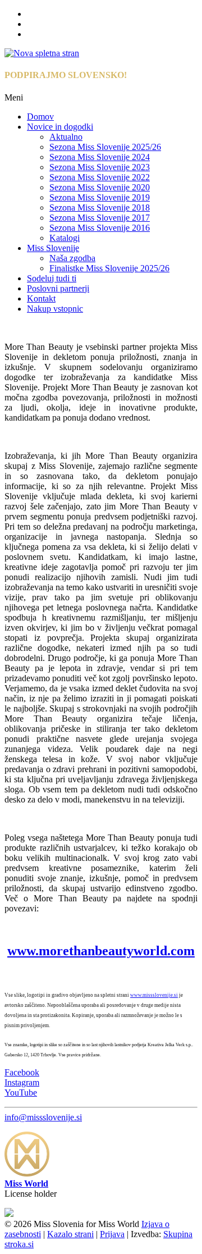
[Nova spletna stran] (41, 53)
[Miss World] (26, 1173)
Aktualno (65, 137)
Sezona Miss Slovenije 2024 (99, 157)
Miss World (26, 1183)
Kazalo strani (70, 1234)
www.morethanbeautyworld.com (101, 950)
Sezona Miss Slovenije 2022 (99, 177)
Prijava (112, 1234)
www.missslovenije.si (154, 995)
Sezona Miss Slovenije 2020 (99, 187)
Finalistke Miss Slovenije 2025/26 (109, 268)
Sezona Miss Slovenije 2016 (99, 227)
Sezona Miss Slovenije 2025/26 (105, 147)
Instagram (21, 1082)
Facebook (21, 1072)
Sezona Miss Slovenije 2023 (99, 167)
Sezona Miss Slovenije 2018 (99, 207)
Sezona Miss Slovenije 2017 (99, 217)
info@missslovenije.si (43, 1117)
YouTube (20, 1092)
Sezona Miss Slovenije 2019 (99, 197)
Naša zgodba (72, 258)
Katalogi (64, 238)
